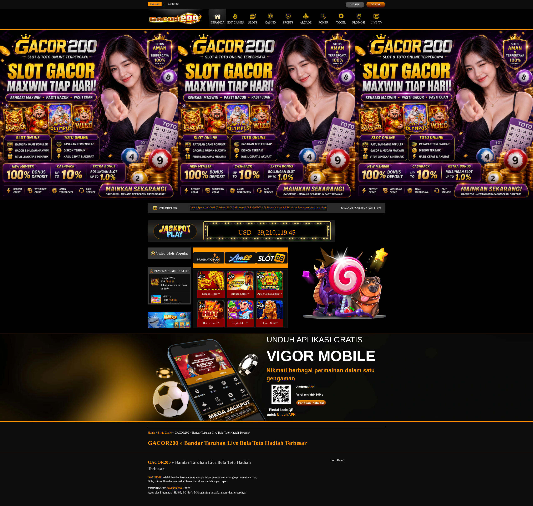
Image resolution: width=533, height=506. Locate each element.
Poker (323, 22)
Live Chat (154, 3)
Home (151, 432)
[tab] (208, 258)
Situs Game (165, 432)
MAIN (211, 284)
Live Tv (376, 22)
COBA (211, 275)
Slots (252, 22)
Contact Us (173, 3)
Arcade (306, 22)
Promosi (358, 22)
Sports (288, 22)
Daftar (376, 4)
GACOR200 (160, 462)
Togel (341, 22)
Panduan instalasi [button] (311, 403)
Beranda (217, 22)
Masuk (355, 4)
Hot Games (235, 22)
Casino (270, 22)
